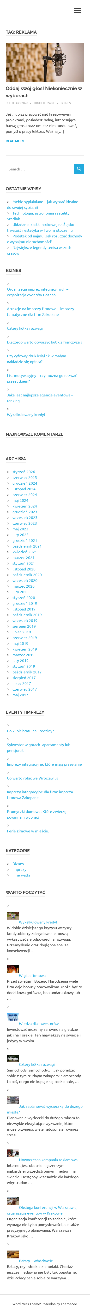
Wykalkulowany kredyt (26, 414)
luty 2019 (20, 660)
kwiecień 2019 (24, 648)
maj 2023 (20, 528)
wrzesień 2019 (24, 620)
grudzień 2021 (24, 540)
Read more (15, 141)
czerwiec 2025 (24, 477)
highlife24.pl (44, 103)
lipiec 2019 (21, 631)
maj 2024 (20, 500)
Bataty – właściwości (36, 1260)
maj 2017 (20, 694)
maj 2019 (20, 643)
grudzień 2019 (24, 603)
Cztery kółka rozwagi (25, 328)
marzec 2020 (23, 586)
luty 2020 (20, 591)
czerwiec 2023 (24, 523)
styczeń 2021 (23, 563)
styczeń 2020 (23, 597)
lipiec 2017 (21, 683)
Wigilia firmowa (32, 975)
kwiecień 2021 (24, 551)
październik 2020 (27, 574)
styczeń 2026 (23, 471)
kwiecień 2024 (24, 505)
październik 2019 (27, 614)
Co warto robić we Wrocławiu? (32, 777)
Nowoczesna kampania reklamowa (48, 1159)
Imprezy (19, 869)
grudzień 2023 (24, 511)
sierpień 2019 (24, 626)
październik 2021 (27, 546)
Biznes (66, 103)
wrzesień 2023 (24, 517)
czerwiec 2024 (24, 494)
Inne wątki (21, 874)
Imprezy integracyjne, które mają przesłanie (44, 764)
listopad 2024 (24, 488)
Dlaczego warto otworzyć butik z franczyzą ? (44, 341)
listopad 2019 (24, 608)
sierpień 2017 (24, 677)
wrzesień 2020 (24, 580)
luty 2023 (20, 534)
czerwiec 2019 (24, 637)
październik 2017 (27, 671)
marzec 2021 (23, 557)
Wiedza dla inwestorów (39, 1023)
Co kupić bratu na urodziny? (30, 730)
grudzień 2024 (24, 483)
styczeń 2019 (23, 666)
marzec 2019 (23, 654)
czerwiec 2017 (24, 689)
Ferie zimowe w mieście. (28, 830)
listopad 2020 (24, 568)
